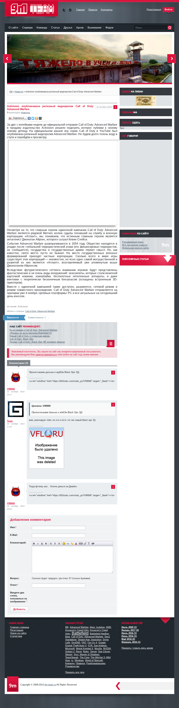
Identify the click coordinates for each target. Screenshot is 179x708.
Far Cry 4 (92, 642)
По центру (55, 543)
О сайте (13, 27)
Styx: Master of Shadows (86, 654)
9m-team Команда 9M (31, 8)
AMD (108, 627)
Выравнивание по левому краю (51, 543)
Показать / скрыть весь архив (137, 648)
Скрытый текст (81, 543)
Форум (109, 27)
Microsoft (70, 648)
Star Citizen (104, 651)
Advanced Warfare (79, 627)
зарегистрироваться (46, 354)
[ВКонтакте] (29, 118)
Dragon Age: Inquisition (89, 639)
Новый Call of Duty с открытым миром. (30, 336)
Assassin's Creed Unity (77, 630)
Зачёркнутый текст (46, 543)
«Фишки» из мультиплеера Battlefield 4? (31, 333)
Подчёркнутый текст (42, 543)
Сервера (27, 27)
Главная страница (19, 627)
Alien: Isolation (97, 627)
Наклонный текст (38, 543)
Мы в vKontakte (70, 10)
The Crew (84, 657)
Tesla (10, 421)
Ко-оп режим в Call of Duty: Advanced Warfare (33, 330)
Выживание (94, 27)
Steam (68, 654)
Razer (79, 651)
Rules (86, 651)
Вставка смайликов (64, 543)
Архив (80, 27)
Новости (25, 112)
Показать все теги (74, 672)
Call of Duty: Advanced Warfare (40, 311)
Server (93, 651)
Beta (67, 636)
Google (102, 642)
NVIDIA (107, 648)
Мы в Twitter (64, 10)
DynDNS (75, 642)
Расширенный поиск (133, 242)
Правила (80, 663)
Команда (42, 27)
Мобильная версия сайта (135, 248)
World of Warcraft (94, 660)
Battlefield (80, 633)
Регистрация (16, 630)
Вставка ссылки (68, 543)
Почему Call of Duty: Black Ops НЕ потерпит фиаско (37, 342)
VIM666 (11, 389)
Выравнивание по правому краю (59, 543)
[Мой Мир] (40, 118)
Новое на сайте (18, 633)
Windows (79, 660)
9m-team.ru (50, 684)
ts (72, 660)
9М (66, 627)
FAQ (84, 642)
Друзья (68, 27)
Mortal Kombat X (84, 648)
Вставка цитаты (85, 543)
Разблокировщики (95, 663)
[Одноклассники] (36, 118)
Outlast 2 (69, 651)
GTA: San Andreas (97, 645)
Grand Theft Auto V (76, 645)
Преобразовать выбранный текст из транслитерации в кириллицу (89, 543)
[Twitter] (33, 118)
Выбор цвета (76, 543)
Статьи (55, 27)
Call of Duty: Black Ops (22, 339)
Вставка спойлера (93, 543)
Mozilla (98, 648)
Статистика (16, 636)
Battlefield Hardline (99, 633)
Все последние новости (134, 245)
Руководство (72, 666)
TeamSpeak (71, 657)
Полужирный (34, 543)
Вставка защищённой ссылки (72, 543)
